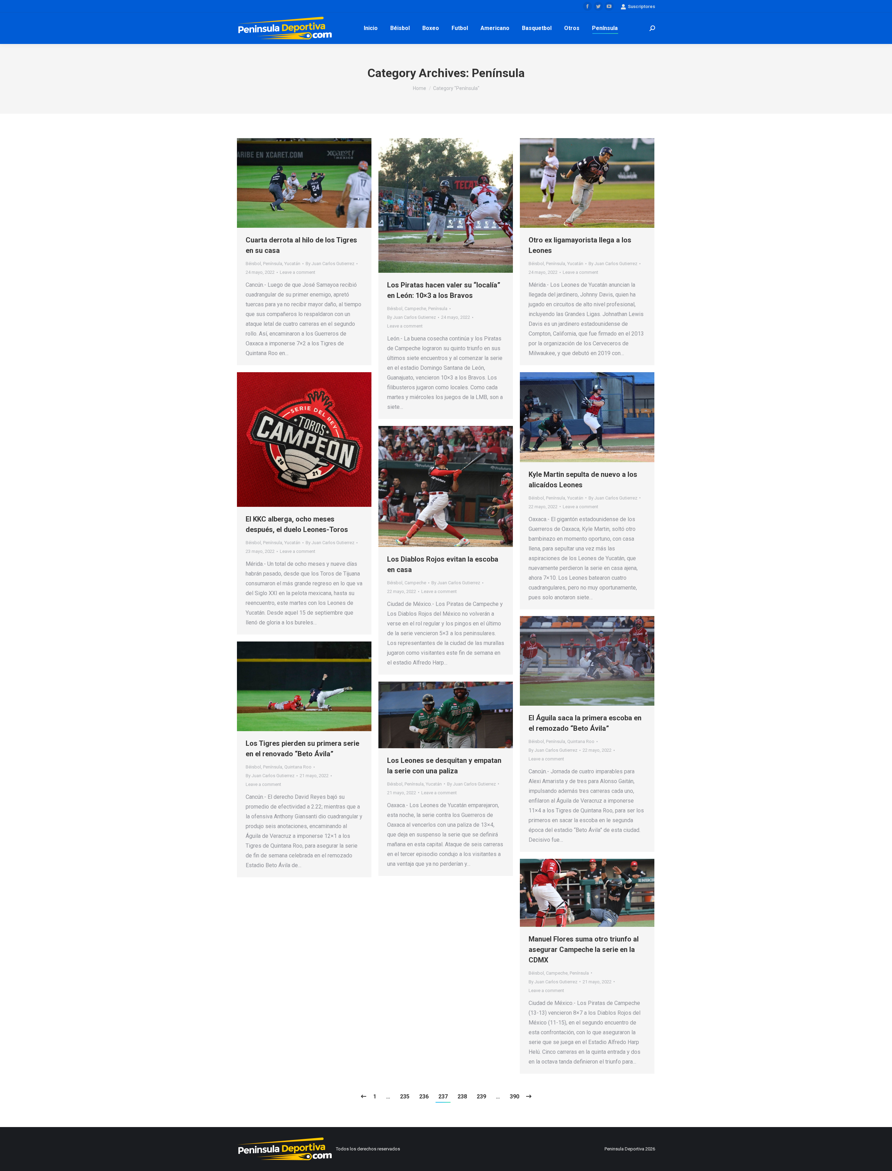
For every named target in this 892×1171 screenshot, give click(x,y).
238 (462, 1096)
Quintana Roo (580, 741)
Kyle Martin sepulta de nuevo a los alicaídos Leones (583, 479)
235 (404, 1096)
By (330, 263)
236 (424, 1096)
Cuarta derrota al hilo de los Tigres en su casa (301, 245)
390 (514, 1096)
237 (443, 1096)
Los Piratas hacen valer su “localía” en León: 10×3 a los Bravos (443, 290)
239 (481, 1096)
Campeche (415, 308)
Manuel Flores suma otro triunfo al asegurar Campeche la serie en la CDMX (584, 949)
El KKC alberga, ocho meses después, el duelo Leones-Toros (297, 524)
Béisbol (253, 263)
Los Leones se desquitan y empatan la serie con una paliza (444, 765)
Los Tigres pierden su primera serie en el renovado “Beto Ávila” (302, 748)
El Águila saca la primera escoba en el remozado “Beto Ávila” (585, 723)
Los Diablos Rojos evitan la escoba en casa (442, 564)
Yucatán (292, 263)
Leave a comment (297, 272)
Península (272, 263)
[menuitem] (370, 28)
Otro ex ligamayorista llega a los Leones (580, 245)
